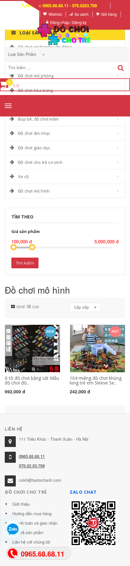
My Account (26, 14)
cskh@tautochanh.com (40, 480)
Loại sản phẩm (23, 54)
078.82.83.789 (32, 466)
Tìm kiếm (25, 262)
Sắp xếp (82, 307)
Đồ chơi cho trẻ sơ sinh (40, 162)
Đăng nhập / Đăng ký (68, 22)
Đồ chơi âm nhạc (34, 133)
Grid (20, 306)
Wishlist (55, 14)
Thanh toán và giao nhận (34, 523)
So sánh (81, 14)
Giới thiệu (21, 504)
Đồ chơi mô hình (34, 191)
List (35, 306)
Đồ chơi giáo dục (34, 148)
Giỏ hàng (109, 14)
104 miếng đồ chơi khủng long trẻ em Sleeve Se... (95, 380)
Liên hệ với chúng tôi (31, 542)
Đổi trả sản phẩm (28, 532)
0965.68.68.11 (32, 456)
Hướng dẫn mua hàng (31, 513)
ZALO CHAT (83, 492)
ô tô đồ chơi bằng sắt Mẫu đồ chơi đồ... (32, 380)
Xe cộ (23, 176)
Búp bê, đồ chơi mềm (38, 119)
